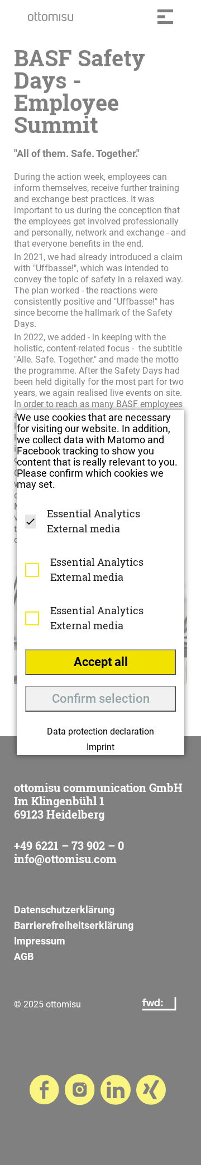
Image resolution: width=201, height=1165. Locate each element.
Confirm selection (101, 699)
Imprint (100, 747)
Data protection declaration (100, 731)
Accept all (101, 662)
